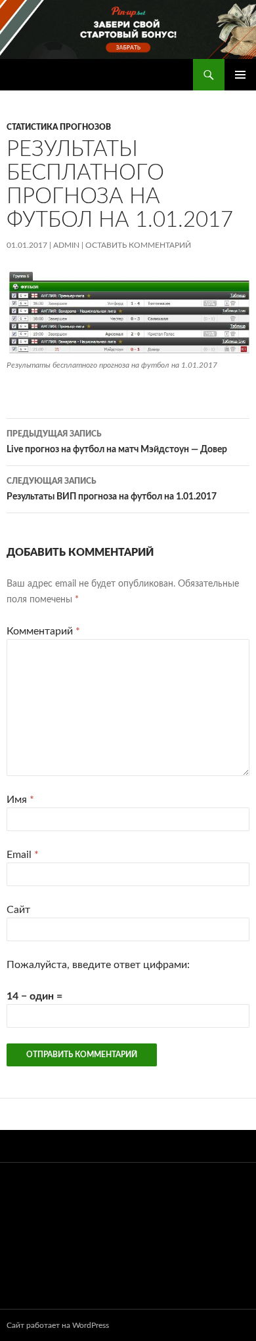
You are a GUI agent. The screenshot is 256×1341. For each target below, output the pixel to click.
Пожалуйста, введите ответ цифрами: (98, 965)
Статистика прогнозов (59, 127)
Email (23, 854)
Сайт (18, 909)
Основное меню (240, 74)
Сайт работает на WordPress (58, 1325)
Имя (20, 799)
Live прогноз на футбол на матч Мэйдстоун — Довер (117, 442)
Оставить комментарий (138, 245)
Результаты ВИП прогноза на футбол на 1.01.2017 (112, 489)
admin (66, 245)
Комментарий (43, 631)
